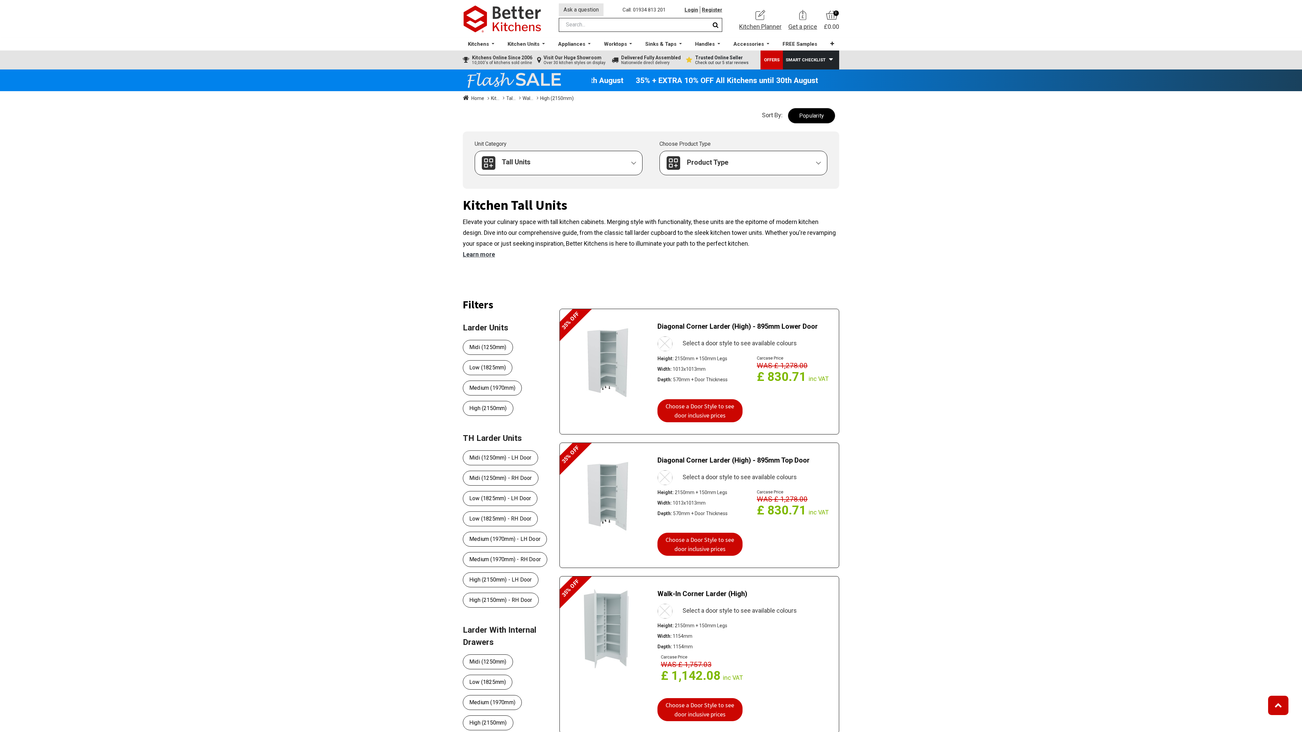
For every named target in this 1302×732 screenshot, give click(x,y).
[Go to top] (1278, 705)
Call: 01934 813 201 (644, 10)
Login (691, 10)
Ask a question (581, 9)
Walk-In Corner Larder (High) (702, 594)
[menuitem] (799, 44)
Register (712, 10)
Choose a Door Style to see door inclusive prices (700, 410)
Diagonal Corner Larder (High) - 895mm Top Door (733, 460)
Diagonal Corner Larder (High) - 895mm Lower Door (737, 326)
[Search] (715, 25)
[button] (832, 44)
